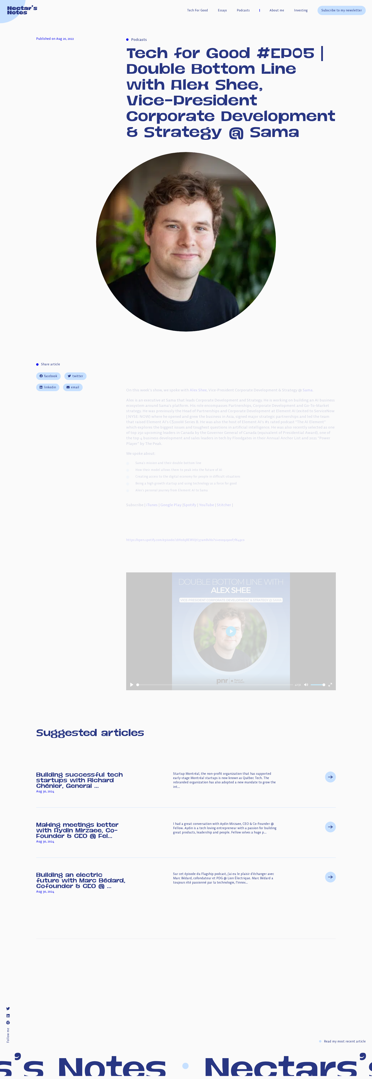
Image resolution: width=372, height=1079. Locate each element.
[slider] (214, 685)
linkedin (50, 387)
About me (277, 10)
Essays (222, 10)
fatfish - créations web (336, 1016)
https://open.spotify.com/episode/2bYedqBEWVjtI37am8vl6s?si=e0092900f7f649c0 (185, 540)
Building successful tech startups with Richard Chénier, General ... (79, 779)
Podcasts (243, 10)
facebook (50, 376)
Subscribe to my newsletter (341, 10)
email (75, 387)
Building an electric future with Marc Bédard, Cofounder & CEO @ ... (80, 880)
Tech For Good (197, 10)
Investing (301, 10)
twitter (77, 376)
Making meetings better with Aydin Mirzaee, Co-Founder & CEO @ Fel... (77, 830)
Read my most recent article (345, 1041)
